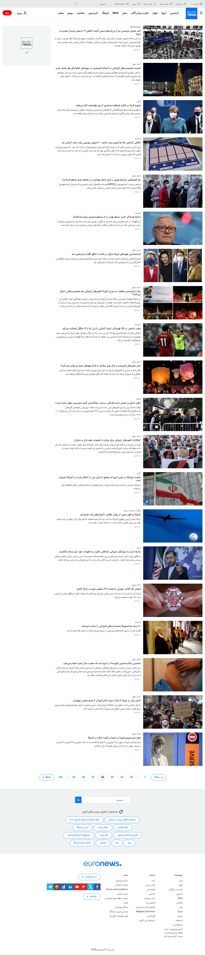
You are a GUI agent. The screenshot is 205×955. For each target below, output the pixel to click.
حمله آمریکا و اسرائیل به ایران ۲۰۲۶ (84, 820)
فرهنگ (105, 12)
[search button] (76, 3)
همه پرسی (103, 835)
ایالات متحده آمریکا (82, 843)
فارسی (196, 4)
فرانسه (138, 138)
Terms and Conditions (117, 889)
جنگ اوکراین (123, 827)
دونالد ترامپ (103, 827)
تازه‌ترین (174, 12)
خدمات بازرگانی (121, 885)
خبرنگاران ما (178, 925)
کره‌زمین (93, 12)
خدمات (152, 875)
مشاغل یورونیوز (121, 907)
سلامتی (81, 12)
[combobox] (92, 3)
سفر (124, 12)
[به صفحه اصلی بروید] (191, 13)
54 (122, 777)
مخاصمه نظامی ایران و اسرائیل (122, 820)
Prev (157, 777)
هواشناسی (151, 889)
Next (115, 12)
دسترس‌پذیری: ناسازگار (118, 912)
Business (135, 27)
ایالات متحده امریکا (132, 510)
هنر (116, 843)
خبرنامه (93, 896)
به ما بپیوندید (149, 898)
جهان (155, 12)
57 (93, 777)
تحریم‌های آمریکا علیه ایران (78, 835)
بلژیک (138, 399)
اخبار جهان (136, 64)
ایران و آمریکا (82, 827)
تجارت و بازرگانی (139, 12)
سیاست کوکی (122, 894)
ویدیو (70, 12)
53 (131, 777)
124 (60, 777)
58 (83, 777)
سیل (129, 843)
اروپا (164, 12)
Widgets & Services (145, 912)
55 (112, 777)
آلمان (139, 101)
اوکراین (103, 843)
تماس (125, 903)
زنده (7, 12)
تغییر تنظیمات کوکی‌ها (119, 916)
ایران (138, 547)
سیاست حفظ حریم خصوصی (116, 898)
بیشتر (125, 875)
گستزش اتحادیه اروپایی (127, 835)
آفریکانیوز (151, 916)
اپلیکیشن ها (150, 903)
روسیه (138, 213)
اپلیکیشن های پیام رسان (145, 907)
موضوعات (178, 875)
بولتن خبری (150, 885)
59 (74, 777)
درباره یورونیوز (121, 881)
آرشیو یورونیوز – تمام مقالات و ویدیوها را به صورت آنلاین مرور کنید (173, 932)
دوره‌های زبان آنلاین (147, 920)
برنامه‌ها (179, 920)
